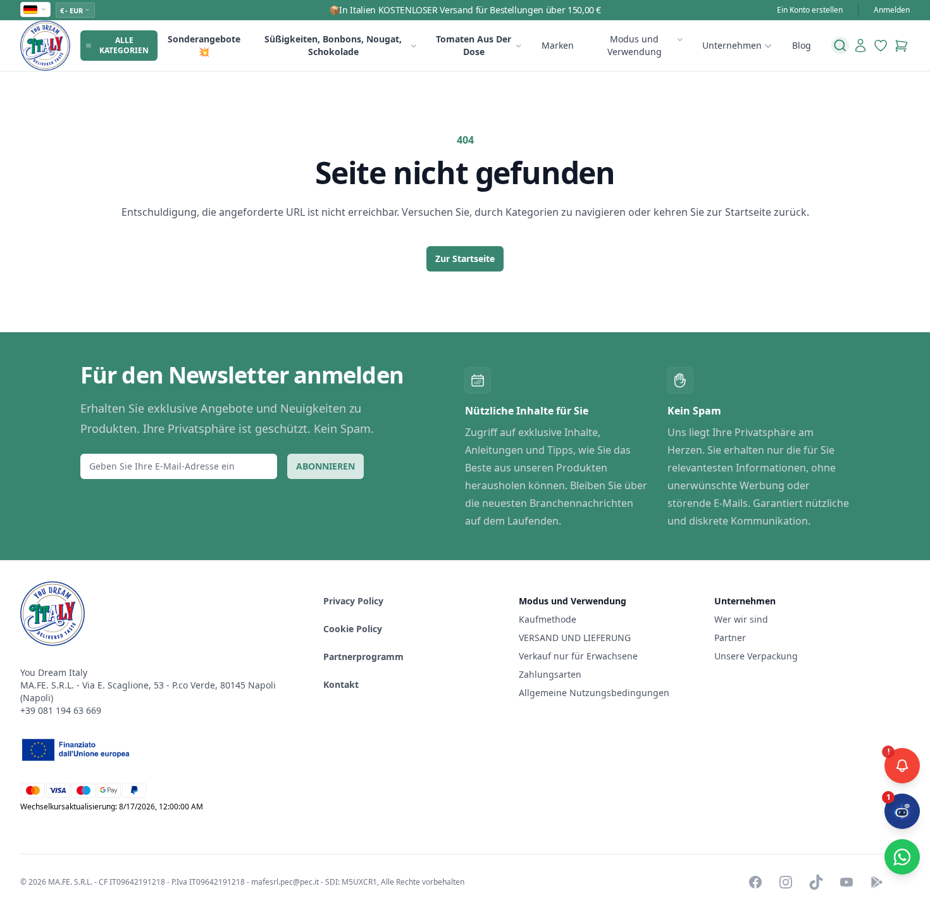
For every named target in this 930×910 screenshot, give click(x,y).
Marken (558, 45)
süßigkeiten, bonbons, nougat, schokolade (333, 45)
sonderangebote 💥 (204, 45)
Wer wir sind (741, 619)
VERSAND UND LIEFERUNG (576, 638)
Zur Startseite (465, 258)
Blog (801, 45)
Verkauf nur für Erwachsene (578, 656)
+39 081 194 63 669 (60, 710)
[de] (35, 9)
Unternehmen (732, 45)
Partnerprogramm (363, 657)
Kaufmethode (547, 619)
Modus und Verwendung (634, 45)
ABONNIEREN (325, 466)
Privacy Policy (353, 601)
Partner (730, 638)
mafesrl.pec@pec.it (285, 881)
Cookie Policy (352, 629)
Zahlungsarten (550, 674)
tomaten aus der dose (473, 45)
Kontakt (341, 684)
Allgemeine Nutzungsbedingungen (594, 693)
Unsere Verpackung (756, 656)
